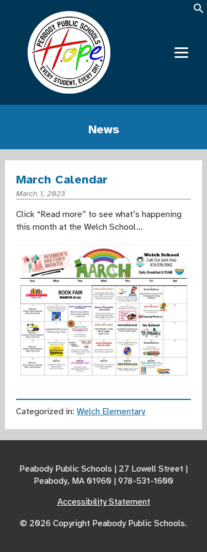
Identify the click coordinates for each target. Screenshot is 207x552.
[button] (198, 11)
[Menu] (181, 52)
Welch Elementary (111, 411)
